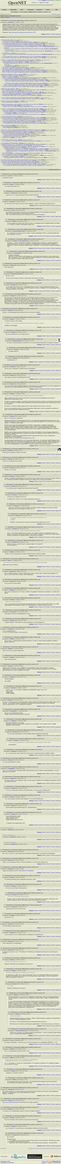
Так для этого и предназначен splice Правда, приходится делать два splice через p (21, 109)
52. (3, 795)
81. (3, 675)
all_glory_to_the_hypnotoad (50, 48)
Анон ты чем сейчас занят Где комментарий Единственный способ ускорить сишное (20, 117)
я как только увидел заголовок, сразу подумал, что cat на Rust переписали (19, 120)
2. (3, 182)
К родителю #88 (42, 1044)
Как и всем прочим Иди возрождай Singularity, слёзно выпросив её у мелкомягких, (21, 69)
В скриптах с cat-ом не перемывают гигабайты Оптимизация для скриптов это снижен (23, 48)
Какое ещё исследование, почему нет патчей (11, 74)
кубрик (31, 61)
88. (2, 948)
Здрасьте (41, 92)
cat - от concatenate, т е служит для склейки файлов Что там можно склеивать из (21, 155)
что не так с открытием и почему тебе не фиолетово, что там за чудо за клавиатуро (22, 119)
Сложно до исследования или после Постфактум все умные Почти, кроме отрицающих (24, 79)
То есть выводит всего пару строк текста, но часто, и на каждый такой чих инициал (23, 45)
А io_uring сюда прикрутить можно (9, 116)
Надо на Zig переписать (7, 102)
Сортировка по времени (53, 169)
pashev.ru (19, 105)
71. (5, 905)
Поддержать (50, 1162)
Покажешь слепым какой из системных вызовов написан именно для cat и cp (24, 83)
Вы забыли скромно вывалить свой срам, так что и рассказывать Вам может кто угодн (24, 63)
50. (2, 849)
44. (5, 272)
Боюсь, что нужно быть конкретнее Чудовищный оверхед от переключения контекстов (22, 72)
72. (5, 484)
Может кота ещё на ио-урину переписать (10, 101)
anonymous (28, 94)
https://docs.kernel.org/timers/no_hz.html (25, 438)
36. (3, 709)
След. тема (59, 1148)
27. (2, 646)
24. (3, 263)
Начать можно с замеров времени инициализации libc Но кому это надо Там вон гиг (21, 98)
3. (1, 308)
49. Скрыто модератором (9, 835)
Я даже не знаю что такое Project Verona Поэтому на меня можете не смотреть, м (22, 135)
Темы (50, 1148)
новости (34, 2)
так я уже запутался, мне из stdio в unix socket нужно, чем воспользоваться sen (21, 114)
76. (3, 930)
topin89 (32, 67)
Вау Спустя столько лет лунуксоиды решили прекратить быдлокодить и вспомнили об (21, 129)
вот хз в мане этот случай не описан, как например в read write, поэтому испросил (22, 164)
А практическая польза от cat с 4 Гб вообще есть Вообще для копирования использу (20, 144)
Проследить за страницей (7, 1162)
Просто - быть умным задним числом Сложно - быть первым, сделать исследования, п (24, 84)
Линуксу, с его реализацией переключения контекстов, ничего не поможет (18, 59)
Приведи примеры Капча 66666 (9, 105)
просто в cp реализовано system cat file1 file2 (12, 154)
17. (2, 627)
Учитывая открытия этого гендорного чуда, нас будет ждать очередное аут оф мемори (22, 118)
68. (3, 550)
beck (17, 88)
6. (3, 317)
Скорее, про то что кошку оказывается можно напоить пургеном (18, 42)
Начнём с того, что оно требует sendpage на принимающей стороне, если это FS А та (22, 106)
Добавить (44, 1162)
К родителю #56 (42, 919)
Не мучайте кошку (5, 39)
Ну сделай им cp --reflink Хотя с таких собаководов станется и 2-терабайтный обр (21, 146)
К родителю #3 (42, 370)
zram (11, 39)
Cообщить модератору (56, 34)
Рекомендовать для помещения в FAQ (35, 1148)
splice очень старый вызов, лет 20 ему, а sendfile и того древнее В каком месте (20, 92)
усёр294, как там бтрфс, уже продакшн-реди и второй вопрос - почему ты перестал (25, 150)
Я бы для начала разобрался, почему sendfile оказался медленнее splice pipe (22, 112)
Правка (48, 34)
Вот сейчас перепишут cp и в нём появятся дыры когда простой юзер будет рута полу (20, 159)
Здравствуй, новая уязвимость (8, 88)
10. (2, 448)
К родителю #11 (42, 481)
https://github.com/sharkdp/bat (26, 870)
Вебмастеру (57, 1162)
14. (3, 466)
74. (5, 786)
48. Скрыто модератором (7, 828)
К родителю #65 (42, 910)
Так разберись (8, 113)
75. (6, 892)
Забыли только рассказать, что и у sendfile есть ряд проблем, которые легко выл (19, 104)
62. (3, 474)
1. (1, 174)
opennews (10, 22)
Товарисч (44, 57)
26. (6, 339)
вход (47, 0)
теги (45, 2)
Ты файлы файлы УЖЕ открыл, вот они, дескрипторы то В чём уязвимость (19, 95)
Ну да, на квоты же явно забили (9, 91)
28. (2, 664)
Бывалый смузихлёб (47, 54)
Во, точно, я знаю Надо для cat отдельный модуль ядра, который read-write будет (20, 108)
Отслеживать (57, 17)
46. (3, 776)
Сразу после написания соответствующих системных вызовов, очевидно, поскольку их (25, 81)
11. (1, 457)
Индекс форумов (46, 1148)
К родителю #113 (42, 1035)
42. (2, 766)
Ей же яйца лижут (6, 53)
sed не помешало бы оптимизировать (10, 143)
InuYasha (37, 97)
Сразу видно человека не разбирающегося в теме (13, 68)
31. (7, 347)
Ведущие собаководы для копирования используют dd (14, 145)
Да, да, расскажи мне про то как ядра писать (13, 62)
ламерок (42, 114)
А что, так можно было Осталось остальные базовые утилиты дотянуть (17, 97)
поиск (21, 9)
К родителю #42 (42, 800)
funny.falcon (43, 109)
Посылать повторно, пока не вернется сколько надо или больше (17, 163)
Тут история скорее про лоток (9, 41)
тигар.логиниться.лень (48, 46)
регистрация (50, 0)
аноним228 (43, 117)
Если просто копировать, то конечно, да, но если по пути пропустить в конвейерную (21, 153)
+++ (38, 2)
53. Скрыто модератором (10, 842)
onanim (39, 120)
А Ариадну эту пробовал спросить (11, 156)
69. (2, 939)
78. (6, 493)
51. (3, 382)
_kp (43, 44)
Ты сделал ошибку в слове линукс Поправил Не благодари (15, 61)
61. (3, 391)
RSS (56, 9)
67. (2, 922)
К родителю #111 (42, 236)
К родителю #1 (42, 205)
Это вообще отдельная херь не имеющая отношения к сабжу (16, 133)
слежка (47, 9)
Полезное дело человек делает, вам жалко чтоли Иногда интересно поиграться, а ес (21, 57)
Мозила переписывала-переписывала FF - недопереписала (16, 122)
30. (2, 758)
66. (5, 884)
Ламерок (26, 154)
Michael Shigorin (48, 63)
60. (5, 191)
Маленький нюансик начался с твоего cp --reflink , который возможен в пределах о (25, 149)
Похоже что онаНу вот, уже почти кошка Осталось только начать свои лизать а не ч (22, 54)
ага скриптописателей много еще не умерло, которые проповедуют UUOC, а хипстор (23, 46)
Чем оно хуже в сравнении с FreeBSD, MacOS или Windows (16, 67)
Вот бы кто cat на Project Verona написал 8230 (14, 134)
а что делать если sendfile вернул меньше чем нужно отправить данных (17, 162)
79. (5, 803)
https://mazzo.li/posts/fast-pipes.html (11, 1102)
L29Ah (24, 74)
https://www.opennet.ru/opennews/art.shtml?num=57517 (22, 32)
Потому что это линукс (7, 76)
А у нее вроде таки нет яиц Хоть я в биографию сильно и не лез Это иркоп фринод (22, 56)
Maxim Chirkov (56, 1161)
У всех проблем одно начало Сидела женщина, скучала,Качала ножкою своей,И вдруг (23, 123)
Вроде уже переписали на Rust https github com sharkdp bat (14, 132)
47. (3, 588)
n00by (44, 45)
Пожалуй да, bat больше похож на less (12, 136)
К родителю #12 (42, 361)
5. (3, 199)
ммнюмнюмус (48, 51)
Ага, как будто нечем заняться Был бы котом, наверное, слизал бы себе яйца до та (21, 43)
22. (3, 373)
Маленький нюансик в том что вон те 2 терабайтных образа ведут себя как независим (24, 148)
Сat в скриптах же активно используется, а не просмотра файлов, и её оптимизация (22, 44)
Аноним (35, 42)
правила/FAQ (13, 9)
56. (2, 867)
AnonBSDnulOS (8, 66)
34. (3, 655)
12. (5, 330)
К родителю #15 (42, 585)
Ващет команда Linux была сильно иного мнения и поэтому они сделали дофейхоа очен (22, 71)
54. (5, 719)
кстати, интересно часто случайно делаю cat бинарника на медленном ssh (19, 140)
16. (3, 569)
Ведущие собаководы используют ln (12, 147)
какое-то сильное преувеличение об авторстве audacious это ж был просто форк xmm (20, 130)
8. (3, 364)
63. (3, 597)
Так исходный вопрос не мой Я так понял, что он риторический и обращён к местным (23, 157)
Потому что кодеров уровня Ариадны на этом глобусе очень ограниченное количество (22, 77)
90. (6, 730)
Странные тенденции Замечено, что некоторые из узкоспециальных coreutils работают (24, 51)
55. (2, 858)
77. (3, 913)
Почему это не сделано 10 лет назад (9, 75)
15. (2, 558)
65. (3, 875)
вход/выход (39, 9)
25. (3, 579)
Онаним (22, 101)
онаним (12, 137)
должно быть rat (6, 137)
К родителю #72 (42, 537)
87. (5, 812)
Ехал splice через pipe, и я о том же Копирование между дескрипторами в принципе (22, 110)
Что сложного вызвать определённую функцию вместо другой (17, 78)
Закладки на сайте (5, 1161)
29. (2, 698)
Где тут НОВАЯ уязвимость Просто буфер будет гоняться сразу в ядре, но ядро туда (21, 89)
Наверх (48, 179)
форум (41, 2)
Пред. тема (54, 1148)
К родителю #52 (42, 824)
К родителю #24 (42, 290)
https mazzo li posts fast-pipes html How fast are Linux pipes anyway (16, 160)
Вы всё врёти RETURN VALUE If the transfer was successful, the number (20, 165)
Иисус (17, 41)
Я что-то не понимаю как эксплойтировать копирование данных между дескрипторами (22, 93)
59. (5, 283)
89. (7, 503)
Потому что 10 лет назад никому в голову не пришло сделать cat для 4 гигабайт (20, 86)
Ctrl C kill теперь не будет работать (9, 139)
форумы (4, 9)
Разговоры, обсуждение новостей (12, 15)
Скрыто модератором (6, 125)
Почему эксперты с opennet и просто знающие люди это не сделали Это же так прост (23, 85)
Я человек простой (9, 65)
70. (3, 637)
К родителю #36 (42, 755)
